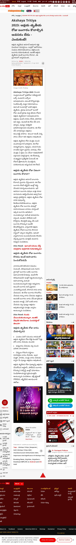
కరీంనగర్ (30, 503)
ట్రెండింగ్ (2, 507)
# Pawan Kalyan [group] (63, 416)
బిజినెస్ (43, 6)
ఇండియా (2, 492)
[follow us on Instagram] (64, 2)
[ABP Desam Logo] (5, 6)
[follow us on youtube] (61, 2)
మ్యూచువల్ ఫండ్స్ (71, 493)
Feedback (12, 529)
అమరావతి (17, 492)
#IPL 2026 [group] (52, 416)
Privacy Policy (61, 529)
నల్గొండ (29, 495)
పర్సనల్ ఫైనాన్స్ (70, 498)
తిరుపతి (16, 503)
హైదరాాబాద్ (30, 507)
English (23, 2)
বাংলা (39, 2)
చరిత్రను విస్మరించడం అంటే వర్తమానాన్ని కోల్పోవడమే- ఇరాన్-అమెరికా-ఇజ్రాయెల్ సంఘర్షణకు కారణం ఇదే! (58, 460)
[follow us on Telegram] (66, 2)
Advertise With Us (31, 529)
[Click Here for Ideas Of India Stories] (36, 11)
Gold (14, 450)
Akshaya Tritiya (23, 447)
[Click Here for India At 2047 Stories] (29, 11)
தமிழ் (50, 2)
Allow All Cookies (48, 540)
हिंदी (18, 2)
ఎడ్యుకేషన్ (3, 518)
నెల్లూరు (16, 510)
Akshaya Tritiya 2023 (24, 450)
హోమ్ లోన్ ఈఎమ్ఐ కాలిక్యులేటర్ (6, 450)
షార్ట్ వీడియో (6, 414)
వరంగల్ (29, 492)
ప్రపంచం (2, 495)
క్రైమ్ (1, 514)
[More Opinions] (72, 446)
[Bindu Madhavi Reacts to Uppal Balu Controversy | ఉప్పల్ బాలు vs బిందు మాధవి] (60, 332)
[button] (5, 404)
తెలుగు (14, 2)
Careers (20, 529)
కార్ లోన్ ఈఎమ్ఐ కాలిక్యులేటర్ (6, 463)
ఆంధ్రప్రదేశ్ (27, 6)
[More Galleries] (72, 361)
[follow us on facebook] (56, 2)
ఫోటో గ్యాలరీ (6, 421)
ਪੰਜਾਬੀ (35, 2)
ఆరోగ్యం (56, 492)
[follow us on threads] (59, 2)
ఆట (69, 6)
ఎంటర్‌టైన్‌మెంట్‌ (45, 488)
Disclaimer (51, 529)
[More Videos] (72, 322)
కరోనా (2, 499)
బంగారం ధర (5, 469)
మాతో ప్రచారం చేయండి (74, 2)
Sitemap (42, 529)
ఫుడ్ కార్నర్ (57, 495)
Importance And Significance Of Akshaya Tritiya (29, 456)
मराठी (29, 2)
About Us (3, 529)
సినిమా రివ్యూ (4, 425)
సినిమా (63, 6)
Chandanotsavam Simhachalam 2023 (25, 453)
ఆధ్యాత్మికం (18, 16)
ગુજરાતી (44, 2)
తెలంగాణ (35, 6)
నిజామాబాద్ (30, 499)
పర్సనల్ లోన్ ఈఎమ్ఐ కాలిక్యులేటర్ (6, 456)
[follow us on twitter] (53, 2)
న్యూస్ (19, 6)
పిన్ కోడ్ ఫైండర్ (5, 444)
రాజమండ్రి (17, 495)
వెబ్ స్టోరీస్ (5, 418)
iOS (40, 462)
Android (33, 462)
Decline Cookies (64, 540)
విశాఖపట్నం (17, 514)
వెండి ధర (5, 473)
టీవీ (42, 495)
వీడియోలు (5, 411)
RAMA (21, 61)
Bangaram (33, 447)
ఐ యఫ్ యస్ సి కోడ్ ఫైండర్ (6, 439)
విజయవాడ (17, 507)
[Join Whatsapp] (69, 2)
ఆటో (49, 6)
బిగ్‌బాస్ (56, 6)
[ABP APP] (53, 436)
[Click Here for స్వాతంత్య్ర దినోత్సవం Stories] (16, 11)
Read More (29, 439)
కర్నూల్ (16, 499)
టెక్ (1, 522)
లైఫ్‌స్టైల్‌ (56, 488)
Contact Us (72, 529)
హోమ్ (13, 6)
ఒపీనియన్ (6, 429)
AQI (4, 476)
